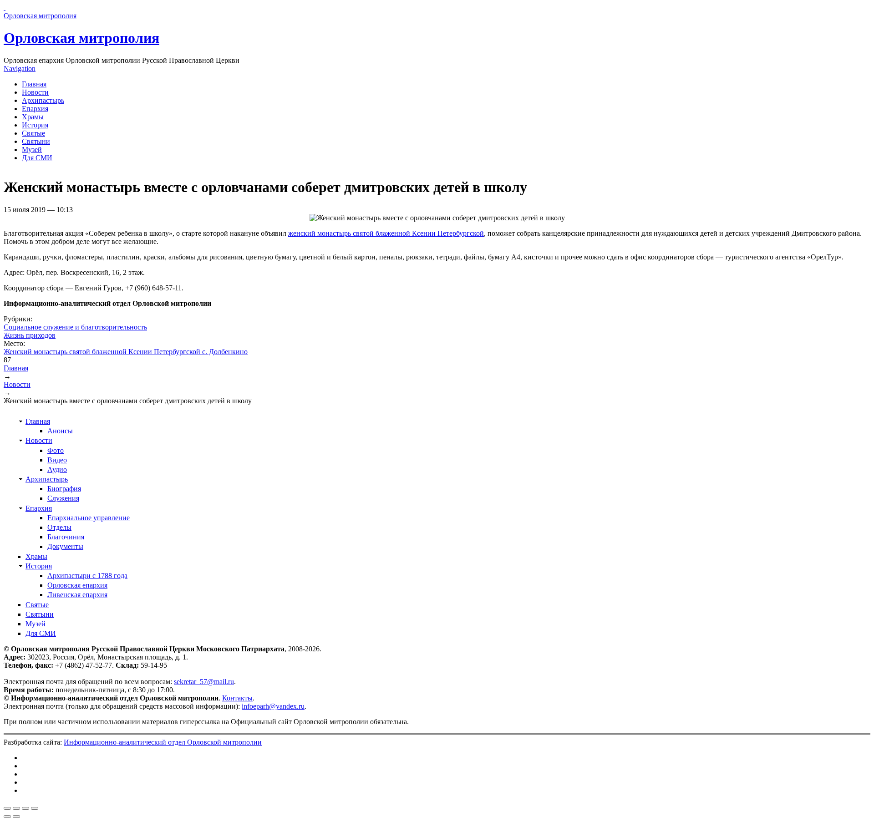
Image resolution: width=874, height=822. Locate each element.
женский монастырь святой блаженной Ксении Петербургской (386, 233)
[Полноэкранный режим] (25, 808)
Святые (33, 133)
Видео (57, 460)
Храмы (33, 117)
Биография (64, 488)
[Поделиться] (16, 808)
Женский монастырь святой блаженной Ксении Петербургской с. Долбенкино (126, 351)
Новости (35, 92)
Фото (55, 450)
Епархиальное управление (88, 518)
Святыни (36, 141)
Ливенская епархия (77, 595)
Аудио (57, 469)
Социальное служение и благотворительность (75, 327)
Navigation (20, 68)
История (35, 125)
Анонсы (60, 431)
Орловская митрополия (81, 38)
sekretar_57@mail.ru (204, 681)
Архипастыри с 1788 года (87, 575)
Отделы (59, 527)
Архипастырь (43, 100)
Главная (34, 84)
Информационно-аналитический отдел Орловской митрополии (163, 742)
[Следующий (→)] (16, 816)
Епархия (35, 108)
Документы (65, 546)
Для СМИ (37, 158)
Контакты (237, 698)
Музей (32, 149)
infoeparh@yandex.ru (273, 706)
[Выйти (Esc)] (7, 808)
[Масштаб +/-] (34, 808)
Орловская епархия (77, 585)
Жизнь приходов (30, 335)
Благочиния (65, 537)
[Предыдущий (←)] (7, 816)
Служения (63, 498)
